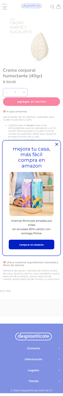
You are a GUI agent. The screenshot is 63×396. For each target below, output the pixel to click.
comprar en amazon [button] (31, 244)
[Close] (56, 144)
